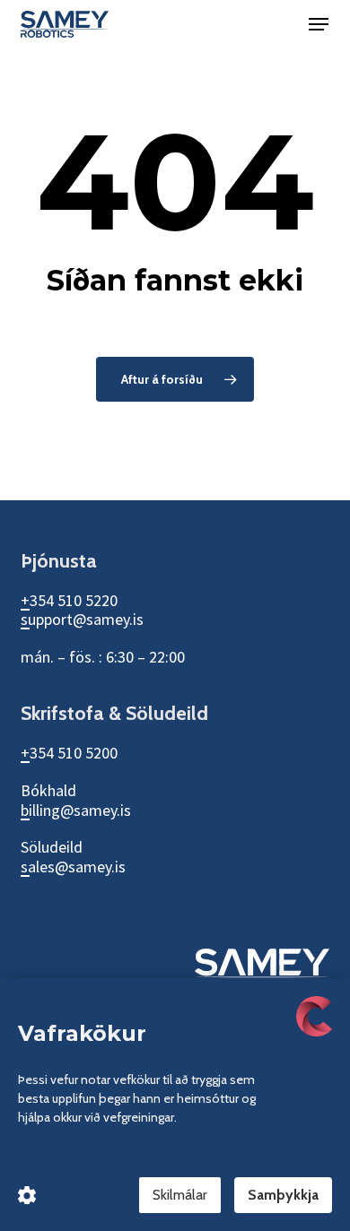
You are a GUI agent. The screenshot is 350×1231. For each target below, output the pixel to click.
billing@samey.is (76, 810)
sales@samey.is (73, 866)
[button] (318, 24)
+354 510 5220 (69, 600)
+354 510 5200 (69, 752)
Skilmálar (180, 1194)
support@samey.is (82, 619)
